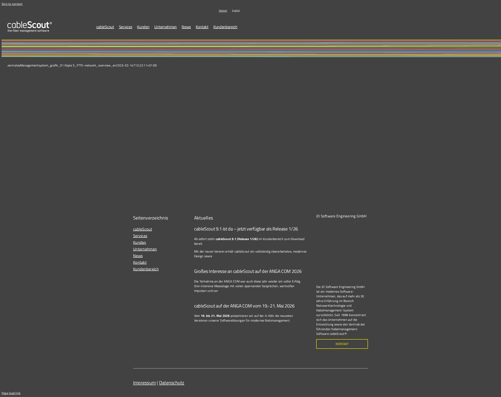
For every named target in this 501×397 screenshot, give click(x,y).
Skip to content (12, 4)
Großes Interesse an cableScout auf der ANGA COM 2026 (247, 271)
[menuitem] (223, 10)
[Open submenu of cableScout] (182, 229)
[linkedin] (364, 381)
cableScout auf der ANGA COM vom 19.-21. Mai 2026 (244, 305)
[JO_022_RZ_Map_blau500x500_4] (345, 224)
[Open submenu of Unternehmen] (182, 249)
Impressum (144, 382)
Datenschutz (171, 382)
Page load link (11, 393)
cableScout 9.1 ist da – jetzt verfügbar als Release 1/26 (246, 228)
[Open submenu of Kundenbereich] (182, 269)
